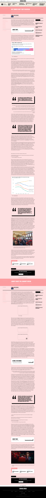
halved (20, 294)
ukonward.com (16, 195)
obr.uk (21, 315)
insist (20, 20)
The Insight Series (38, 25)
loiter (20, 433)
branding (12, 406)
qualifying (32, 299)
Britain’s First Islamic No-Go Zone (39, 30)
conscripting (22, 23)
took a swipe (24, 353)
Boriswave (19, 406)
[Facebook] (3, 30)
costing (21, 408)
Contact (33, 491)
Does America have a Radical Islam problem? (39, 23)
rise (12, 377)
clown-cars (15, 200)
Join (25, 491)
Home (12, 491)
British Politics (5, 21)
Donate (29, 491)
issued (14, 408)
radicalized (30, 168)
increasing (15, 301)
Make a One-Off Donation (28, 439)
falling (25, 321)
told (14, 411)
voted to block (20, 388)
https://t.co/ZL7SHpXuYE (30, 155)
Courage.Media (23, 0)
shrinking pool (13, 137)
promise (31, 367)
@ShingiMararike (14, 155)
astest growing (27, 320)
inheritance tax (28, 355)
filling (24, 382)
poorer (17, 342)
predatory (12, 433)
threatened (21, 298)
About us (16, 491)
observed (17, 62)
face (18, 381)
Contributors (21, 491)
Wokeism (4, 27)
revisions (21, 293)
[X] (4, 30)
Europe (4, 24)
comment (21, 369)
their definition (13, 220)
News (13, 262)
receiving (21, 138)
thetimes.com (15, 56)
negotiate (26, 19)
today (33, 301)
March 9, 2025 (20, 157)
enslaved (12, 75)
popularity (15, 293)
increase (23, 429)
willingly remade (29, 92)
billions (20, 435)
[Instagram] (5, 30)
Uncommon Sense (28, 496)
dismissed (15, 146)
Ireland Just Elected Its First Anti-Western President (39, 36)
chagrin (24, 434)
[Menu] (1, 1)
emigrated (20, 377)
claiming (19, 299)
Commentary (28, 262)
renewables (25, 381)
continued (31, 407)
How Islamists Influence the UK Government (39, 27)
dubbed (28, 222)
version (14, 79)
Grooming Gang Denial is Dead (38, 32)
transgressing (12, 224)
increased (24, 295)
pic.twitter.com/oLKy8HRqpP (14, 420)
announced (12, 345)
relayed (23, 348)
